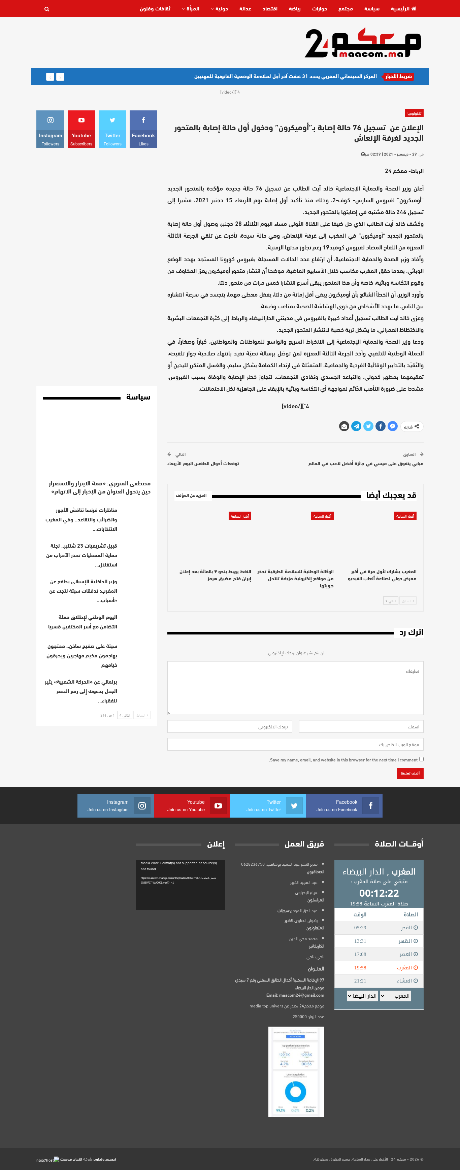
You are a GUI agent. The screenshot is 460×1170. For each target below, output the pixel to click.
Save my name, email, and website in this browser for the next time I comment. (343, 759)
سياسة (372, 9)
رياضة (295, 9)
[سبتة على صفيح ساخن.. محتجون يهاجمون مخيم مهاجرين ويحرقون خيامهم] (136, 652)
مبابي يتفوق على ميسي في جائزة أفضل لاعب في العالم (366, 464)
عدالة (245, 9)
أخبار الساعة (405, 515)
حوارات (319, 9)
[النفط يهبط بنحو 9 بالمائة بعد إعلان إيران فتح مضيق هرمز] (212, 538)
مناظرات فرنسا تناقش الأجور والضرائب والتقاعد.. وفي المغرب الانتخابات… (81, 520)
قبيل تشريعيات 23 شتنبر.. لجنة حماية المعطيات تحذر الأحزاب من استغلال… (81, 556)
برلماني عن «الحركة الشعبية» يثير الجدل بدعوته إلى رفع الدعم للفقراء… (81, 692)
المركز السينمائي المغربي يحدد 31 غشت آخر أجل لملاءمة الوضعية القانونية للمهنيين (285, 76)
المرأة (193, 9)
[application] (180, 885)
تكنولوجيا (414, 112)
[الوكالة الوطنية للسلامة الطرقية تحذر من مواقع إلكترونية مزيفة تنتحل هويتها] (295, 538)
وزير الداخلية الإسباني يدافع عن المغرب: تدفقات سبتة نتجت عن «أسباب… (83, 591)
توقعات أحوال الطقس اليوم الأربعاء (203, 464)
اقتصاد (270, 9)
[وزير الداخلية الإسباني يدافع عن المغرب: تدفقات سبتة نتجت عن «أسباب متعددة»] (136, 588)
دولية (222, 9)
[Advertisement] (159, 42)
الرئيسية (400, 9)
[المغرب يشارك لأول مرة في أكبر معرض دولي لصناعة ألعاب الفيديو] (378, 538)
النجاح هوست (70, 1158)
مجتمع (345, 9)
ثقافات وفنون (155, 9)
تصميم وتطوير (104, 1158)
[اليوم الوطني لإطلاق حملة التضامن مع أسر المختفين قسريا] (136, 623)
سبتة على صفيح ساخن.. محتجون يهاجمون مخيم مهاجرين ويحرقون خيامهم (81, 656)
